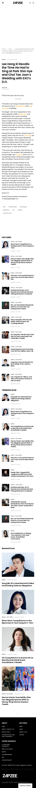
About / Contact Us (8, 729)
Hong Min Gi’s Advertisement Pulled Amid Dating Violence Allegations (21, 399)
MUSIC (13, 287)
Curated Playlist (7, 760)
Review (4, 752)
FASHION (21, 735)
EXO (4, 207)
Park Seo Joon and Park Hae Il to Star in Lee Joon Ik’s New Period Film (22, 277)
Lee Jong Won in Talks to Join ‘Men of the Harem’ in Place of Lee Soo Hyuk (21, 379)
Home (4, 49)
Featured (18, 241)
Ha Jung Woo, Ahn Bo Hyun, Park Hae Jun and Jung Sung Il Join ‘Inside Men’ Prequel (22, 336)
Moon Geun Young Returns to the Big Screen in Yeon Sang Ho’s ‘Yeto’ (22, 246)
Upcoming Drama (7, 754)
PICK (3, 757)
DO (13, 210)
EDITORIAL (23, 723)
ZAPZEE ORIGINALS (9, 741)
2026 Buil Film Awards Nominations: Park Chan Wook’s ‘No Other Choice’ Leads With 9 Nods (22, 505)
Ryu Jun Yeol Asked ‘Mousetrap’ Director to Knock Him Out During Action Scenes (22, 307)
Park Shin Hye (20, 106)
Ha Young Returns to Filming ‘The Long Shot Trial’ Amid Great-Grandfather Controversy (21, 536)
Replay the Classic (7, 749)
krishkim (4, 87)
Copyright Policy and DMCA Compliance (8, 735)
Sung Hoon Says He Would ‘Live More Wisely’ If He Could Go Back (22, 364)
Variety (20, 210)
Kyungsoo (19, 155)
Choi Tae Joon (7, 213)
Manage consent (25, 785)
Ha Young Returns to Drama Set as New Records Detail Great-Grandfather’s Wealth (22, 428)
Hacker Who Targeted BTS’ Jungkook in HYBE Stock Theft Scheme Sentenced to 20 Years (22, 474)
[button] (3, 3)
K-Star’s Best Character (6, 745)
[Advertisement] (18, 28)
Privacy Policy (6, 732)
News (10, 49)
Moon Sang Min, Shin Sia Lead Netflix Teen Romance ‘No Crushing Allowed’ (21, 321)
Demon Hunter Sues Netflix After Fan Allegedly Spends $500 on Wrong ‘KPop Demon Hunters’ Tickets (22, 261)
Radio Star (6, 210)
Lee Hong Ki (23, 207)
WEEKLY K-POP (23, 732)
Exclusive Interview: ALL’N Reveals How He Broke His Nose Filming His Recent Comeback (22, 292)
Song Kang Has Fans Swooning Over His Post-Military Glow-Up (22, 350)
